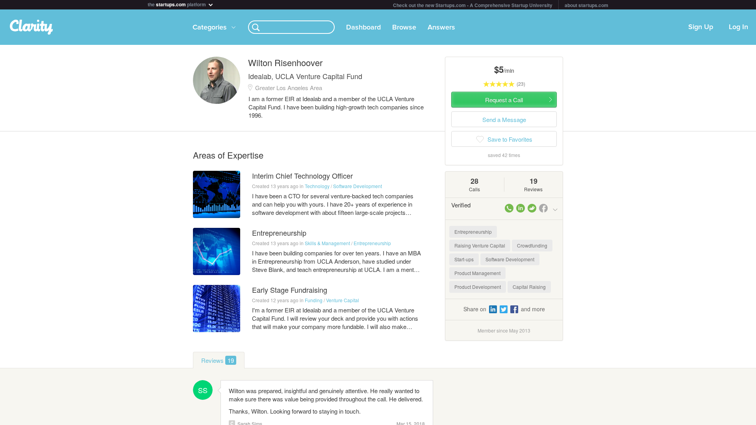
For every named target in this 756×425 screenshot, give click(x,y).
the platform (177, 4)
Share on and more (504, 309)
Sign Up (700, 27)
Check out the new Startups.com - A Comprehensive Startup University (472, 5)
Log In (738, 27)
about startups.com (586, 5)
